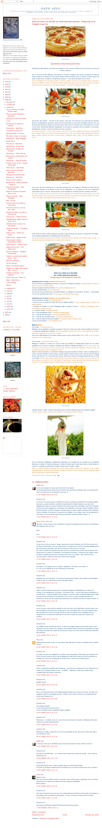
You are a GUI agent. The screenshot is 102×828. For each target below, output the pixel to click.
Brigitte (38, 485)
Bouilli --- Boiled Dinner (12, 280)
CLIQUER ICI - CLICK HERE (11, 329)
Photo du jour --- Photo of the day (16, 153)
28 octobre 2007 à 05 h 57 (46, 661)
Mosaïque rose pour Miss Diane (15, 174)
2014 (6, 84)
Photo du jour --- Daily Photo (14, 128)
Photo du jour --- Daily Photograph (16, 138)
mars (8, 304)
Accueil (65, 815)
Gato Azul (51, 8)
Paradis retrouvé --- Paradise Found (16, 244)
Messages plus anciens (92, 815)
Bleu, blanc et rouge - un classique (16, 136)
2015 (6, 81)
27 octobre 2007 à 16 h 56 (46, 494)
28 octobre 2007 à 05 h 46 (46, 647)
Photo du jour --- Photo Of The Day (16, 160)
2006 (6, 315)
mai (8, 298)
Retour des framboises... (13, 260)
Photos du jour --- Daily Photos (15, 167)
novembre (10, 104)
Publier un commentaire (39, 812)
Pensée (8, 285)
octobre (9, 107)
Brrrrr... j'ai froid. (10, 200)
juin (8, 296)
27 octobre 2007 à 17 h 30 (46, 517)
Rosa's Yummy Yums (42, 521)
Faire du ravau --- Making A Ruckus (16, 217)
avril (8, 301)
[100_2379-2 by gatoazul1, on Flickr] (7, 73)
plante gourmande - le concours (15, 133)
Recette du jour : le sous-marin (15, 146)
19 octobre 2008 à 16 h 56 (46, 786)
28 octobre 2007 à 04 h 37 (46, 635)
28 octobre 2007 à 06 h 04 (46, 685)
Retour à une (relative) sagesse (15, 266)
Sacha (38, 774)
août (8, 291)
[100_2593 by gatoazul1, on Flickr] (6, 321)
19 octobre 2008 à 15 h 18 (46, 770)
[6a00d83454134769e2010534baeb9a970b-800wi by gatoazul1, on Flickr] (65, 64)
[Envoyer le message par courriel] (58, 475)
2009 (6, 97)
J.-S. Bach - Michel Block (10, 388)
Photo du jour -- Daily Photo (14, 143)
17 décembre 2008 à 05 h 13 (47, 808)
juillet (8, 293)
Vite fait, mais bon (11, 263)
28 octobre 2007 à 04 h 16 (46, 601)
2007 (6, 312)
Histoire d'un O (10, 141)
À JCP (8, 121)
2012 (6, 89)
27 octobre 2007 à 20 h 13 (46, 571)
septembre (10, 288)
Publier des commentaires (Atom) (49, 818)
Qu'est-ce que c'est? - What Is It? (16, 277)
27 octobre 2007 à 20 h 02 (46, 537)
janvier (9, 309)
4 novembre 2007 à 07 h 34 (47, 758)
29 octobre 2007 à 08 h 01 (46, 746)
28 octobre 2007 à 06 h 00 (46, 675)
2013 (6, 87)
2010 (6, 94)
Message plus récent (38, 815)
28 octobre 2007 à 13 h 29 (46, 736)
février (9, 306)
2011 (6, 92)
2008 (6, 100)
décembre (10, 102)
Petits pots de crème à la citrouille (16, 118)
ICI (64, 68)
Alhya (38, 640)
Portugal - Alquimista (9, 391)
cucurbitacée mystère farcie (14, 131)
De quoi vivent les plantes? (14, 180)
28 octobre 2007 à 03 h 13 (46, 583)
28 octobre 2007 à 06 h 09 (46, 699)
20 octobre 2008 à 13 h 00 (46, 798)
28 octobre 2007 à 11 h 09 (46, 724)
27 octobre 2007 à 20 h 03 (46, 559)
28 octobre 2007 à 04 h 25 (46, 619)
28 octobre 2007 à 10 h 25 (46, 712)
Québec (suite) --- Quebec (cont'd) (16, 237)
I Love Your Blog (11, 282)
